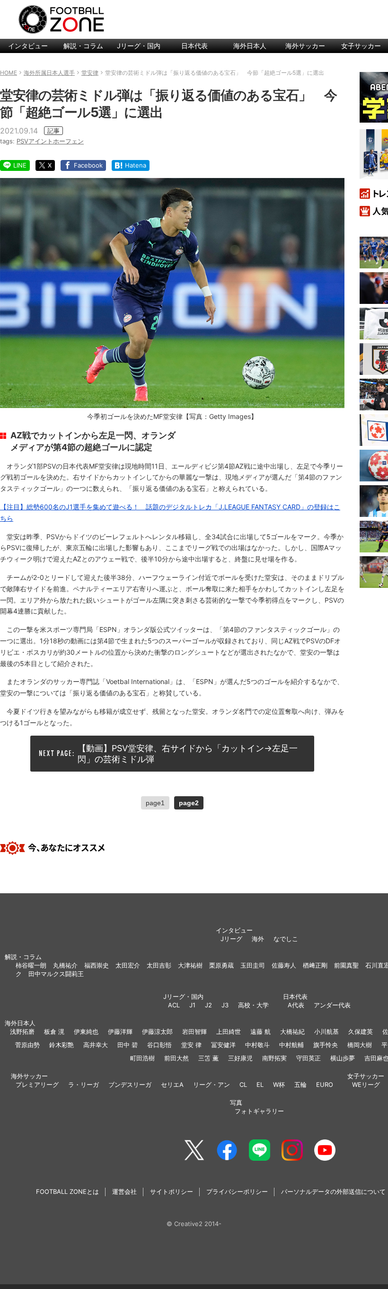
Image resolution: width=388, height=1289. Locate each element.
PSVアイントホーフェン (50, 141)
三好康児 (240, 1058)
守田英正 (308, 1058)
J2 (208, 1005)
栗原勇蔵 (221, 965)
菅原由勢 (27, 1045)
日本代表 (194, 46)
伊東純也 (86, 1031)
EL (260, 1084)
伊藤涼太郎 (157, 1031)
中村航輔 (291, 1045)
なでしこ (285, 938)
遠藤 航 (260, 1031)
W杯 (279, 1084)
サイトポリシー (171, 1191)
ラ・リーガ (83, 1084)
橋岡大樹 (359, 1045)
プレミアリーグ (37, 1084)
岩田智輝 (194, 1031)
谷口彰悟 (159, 1045)
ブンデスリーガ (129, 1084)
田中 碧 (127, 1045)
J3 (225, 1005)
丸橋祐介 (65, 965)
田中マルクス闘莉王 (56, 974)
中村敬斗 (257, 1045)
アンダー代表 (332, 1005)
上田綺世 (228, 1031)
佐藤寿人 (284, 965)
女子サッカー (365, 1076)
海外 (258, 938)
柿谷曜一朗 (31, 965)
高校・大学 (253, 1005)
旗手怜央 (325, 1045)
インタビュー (28, 46)
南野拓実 (274, 1058)
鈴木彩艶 (61, 1045)
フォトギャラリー (259, 1111)
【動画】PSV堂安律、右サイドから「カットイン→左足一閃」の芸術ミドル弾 (188, 753)
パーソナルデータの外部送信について (333, 1191)
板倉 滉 (54, 1031)
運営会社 (124, 1191)
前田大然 (176, 1058)
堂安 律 (191, 1045)
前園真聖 (346, 965)
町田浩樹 (142, 1058)
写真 (236, 1102)
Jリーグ (231, 938)
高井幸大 (95, 1045)
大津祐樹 (190, 965)
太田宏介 (127, 965)
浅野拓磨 (22, 1031)
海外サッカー (305, 46)
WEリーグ (366, 1084)
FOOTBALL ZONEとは (67, 1191)
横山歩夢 (342, 1058)
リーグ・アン (211, 1084)
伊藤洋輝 (120, 1031)
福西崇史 (96, 965)
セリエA (172, 1084)
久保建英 (360, 1031)
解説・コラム (83, 46)
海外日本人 (249, 46)
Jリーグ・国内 (138, 46)
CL (243, 1084)
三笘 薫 (208, 1058)
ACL (174, 1005)
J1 (192, 1005)
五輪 (300, 1084)
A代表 (296, 1005)
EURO (324, 1084)
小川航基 (326, 1031)
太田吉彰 (159, 965)
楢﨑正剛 (315, 965)
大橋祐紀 (292, 1031)
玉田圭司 (252, 965)
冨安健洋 (223, 1045)
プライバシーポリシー (237, 1191)
